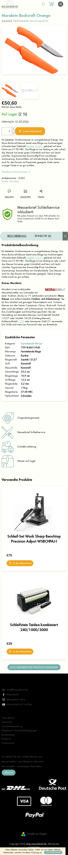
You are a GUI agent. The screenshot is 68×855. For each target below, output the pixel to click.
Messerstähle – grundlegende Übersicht (22, 761)
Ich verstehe (53, 852)
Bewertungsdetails (39, 21)
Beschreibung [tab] (16, 236)
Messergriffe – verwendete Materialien (22, 766)
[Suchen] (43, 4)
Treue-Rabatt (8, 718)
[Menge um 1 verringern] (13, 133)
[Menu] (60, 4)
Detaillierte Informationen (14, 172)
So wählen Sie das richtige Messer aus (22, 756)
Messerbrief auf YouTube (19, 704)
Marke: (10, 181)
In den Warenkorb (32, 131)
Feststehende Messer (31, 343)
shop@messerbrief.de (17, 690)
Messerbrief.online (16, 699)
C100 (21, 321)
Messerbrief (13, 694)
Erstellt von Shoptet (37, 834)
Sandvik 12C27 (34, 146)
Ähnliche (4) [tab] (43, 236)
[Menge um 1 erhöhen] (13, 129)
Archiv (8, 772)
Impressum (7, 722)
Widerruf (6, 739)
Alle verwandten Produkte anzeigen (34, 667)
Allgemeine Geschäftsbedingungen (19, 730)
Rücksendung (8, 735)
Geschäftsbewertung (12, 726)
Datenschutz (8, 743)
